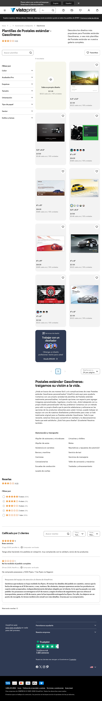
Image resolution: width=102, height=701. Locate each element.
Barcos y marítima (42, 452)
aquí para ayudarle (13, 628)
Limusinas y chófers (77, 438)
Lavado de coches (42, 471)
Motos (71, 443)
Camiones (39, 457)
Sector (5, 111)
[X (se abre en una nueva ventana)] (40, 667)
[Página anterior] (51, 371)
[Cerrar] (78, 3)
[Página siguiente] (65, 371)
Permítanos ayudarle (44, 625)
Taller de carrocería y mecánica (81, 462)
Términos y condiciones (55, 688)
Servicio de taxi (75, 452)
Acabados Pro (8, 77)
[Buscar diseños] (30, 52)
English (55, 3)
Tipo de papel (7, 104)
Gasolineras (41, 26)
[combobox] (46, 10)
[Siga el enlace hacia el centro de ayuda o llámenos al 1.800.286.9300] (63, 10)
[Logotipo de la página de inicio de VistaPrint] (23, 10)
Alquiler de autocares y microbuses (49, 438)
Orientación (7, 98)
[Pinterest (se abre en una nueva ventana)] (47, 667)
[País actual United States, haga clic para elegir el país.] (93, 667)
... (10, 26)
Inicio (4, 26)
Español (68, 3)
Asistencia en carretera (44, 448)
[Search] (68, 534)
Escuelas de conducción (45, 466)
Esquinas (5, 84)
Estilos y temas (8, 118)
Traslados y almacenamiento (80, 466)
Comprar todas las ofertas (90, 18)
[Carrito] (97, 10)
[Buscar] (53, 10)
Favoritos (94, 53)
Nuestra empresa (43, 632)
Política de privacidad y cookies (34, 688)
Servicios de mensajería (78, 457)
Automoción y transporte (24, 26)
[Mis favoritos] (80, 10)
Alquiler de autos (42, 443)
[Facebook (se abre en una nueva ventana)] (37, 667)
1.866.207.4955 (10, 688)
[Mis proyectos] (72, 10)
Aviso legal (69, 688)
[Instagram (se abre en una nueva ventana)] (44, 667)
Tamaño (5, 91)
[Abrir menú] (4, 10)
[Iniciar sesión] (89, 10)
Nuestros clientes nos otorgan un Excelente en (56, 659)
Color (4, 71)
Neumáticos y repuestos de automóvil (84, 448)
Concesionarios (41, 462)
